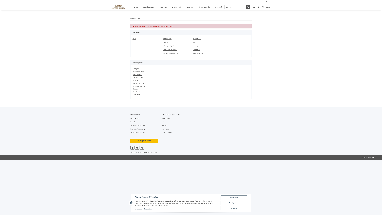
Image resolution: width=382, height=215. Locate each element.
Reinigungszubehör (139, 83)
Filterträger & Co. (139, 86)
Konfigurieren (234, 203)
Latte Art (136, 80)
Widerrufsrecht (198, 53)
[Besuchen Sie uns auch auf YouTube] (137, 148)
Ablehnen (234, 208)
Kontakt (165, 42)
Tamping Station (138, 77)
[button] (254, 7)
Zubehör (136, 89)
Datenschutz (148, 209)
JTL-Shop (371, 157)
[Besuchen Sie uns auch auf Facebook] (132, 148)
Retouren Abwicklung (170, 49)
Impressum (138, 209)
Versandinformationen (170, 53)
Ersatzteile (136, 92)
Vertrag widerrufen (144, 141)
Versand (155, 152)
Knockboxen (137, 74)
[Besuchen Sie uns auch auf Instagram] (142, 148)
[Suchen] (248, 7)
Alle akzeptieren (234, 197)
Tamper (136, 69)
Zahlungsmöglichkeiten (170, 46)
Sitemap (195, 46)
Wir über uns (167, 38)
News (268, 2)
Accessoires (137, 95)
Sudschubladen (138, 72)
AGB (194, 42)
